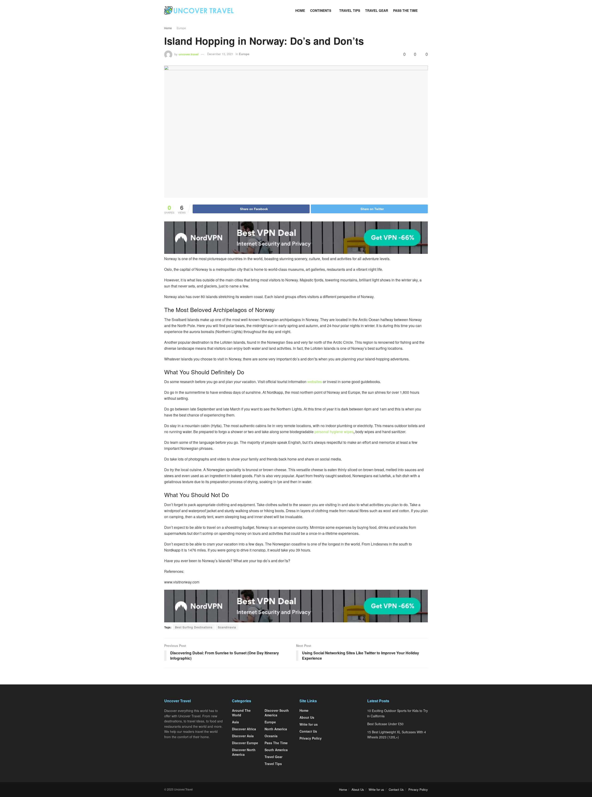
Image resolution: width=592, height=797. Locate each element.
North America (276, 729)
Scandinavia (227, 627)
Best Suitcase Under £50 (385, 723)
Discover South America (277, 712)
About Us (306, 717)
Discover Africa (244, 729)
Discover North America (244, 752)
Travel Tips (349, 10)
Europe (181, 28)
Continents (320, 10)
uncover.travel (189, 54)
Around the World (241, 712)
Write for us (308, 724)
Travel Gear (376, 10)
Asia (235, 722)
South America (276, 749)
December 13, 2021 (220, 54)
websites (314, 381)
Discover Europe (245, 742)
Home (300, 10)
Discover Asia (243, 736)
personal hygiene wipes (334, 431)
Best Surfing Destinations (194, 627)
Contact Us (308, 731)
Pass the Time (405, 10)
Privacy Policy (310, 738)
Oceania (271, 736)
